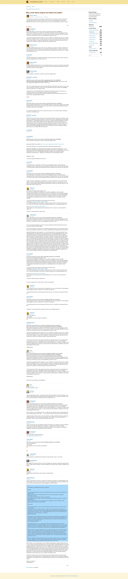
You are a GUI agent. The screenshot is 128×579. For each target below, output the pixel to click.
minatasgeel (32, 29)
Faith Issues (91, 32)
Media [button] (45, 1)
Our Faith (63, 1)
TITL (31, 350)
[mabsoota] (28, 188)
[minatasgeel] (28, 29)
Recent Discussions (93, 22)
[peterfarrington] (28, 71)
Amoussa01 (29, 54)
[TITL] (28, 351)
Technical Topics (92, 52)
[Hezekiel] (29, 115)
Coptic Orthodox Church (93, 33)
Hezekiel (34, 115)
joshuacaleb (29, 130)
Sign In (33, 6)
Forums (68, 1)
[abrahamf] (29, 77)
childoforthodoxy (31, 322)
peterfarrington (33, 71)
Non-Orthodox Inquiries (93, 43)
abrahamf (35, 77)
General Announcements (94, 30)
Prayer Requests (92, 37)
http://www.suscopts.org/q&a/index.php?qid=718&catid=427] (52, 144)
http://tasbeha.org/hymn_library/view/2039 (40, 201)
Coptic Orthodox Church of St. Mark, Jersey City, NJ (67, 575)
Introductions (91, 41)
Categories (91, 20)
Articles (58, 1)
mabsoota (32, 188)
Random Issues (92, 39)
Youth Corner (91, 45)
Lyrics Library (52, 1)
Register (94, 18)
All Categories (91, 26)
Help (73, 1)
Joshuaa (32, 391)
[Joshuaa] (28, 391)
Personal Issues (92, 35)
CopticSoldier (33, 214)
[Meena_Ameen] (28, 16)
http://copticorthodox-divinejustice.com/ (34, 435)
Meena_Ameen (33, 15)
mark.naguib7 (30, 136)
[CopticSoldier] (28, 215)
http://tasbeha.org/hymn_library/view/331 (37, 206)
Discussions (28, 6)
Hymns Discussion (92, 48)
